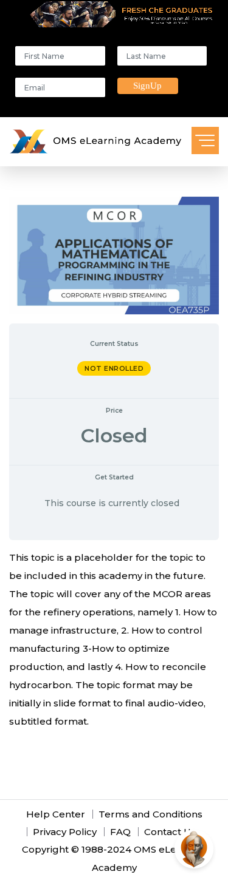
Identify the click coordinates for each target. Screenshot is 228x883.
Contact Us (170, 831)
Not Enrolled (114, 368)
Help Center (55, 814)
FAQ (120, 831)
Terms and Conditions (150, 814)
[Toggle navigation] (205, 140)
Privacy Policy (65, 831)
